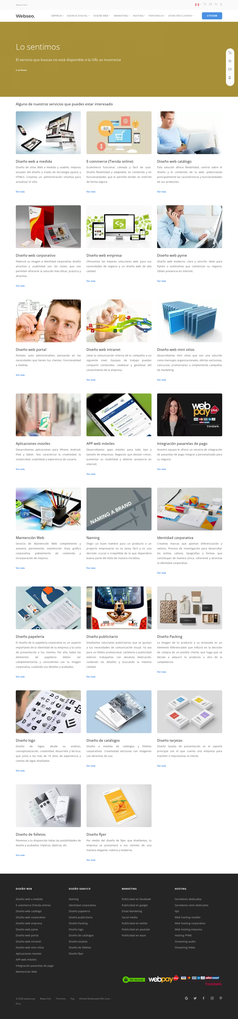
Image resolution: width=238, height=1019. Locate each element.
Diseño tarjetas (78, 941)
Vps (177, 911)
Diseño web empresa (29, 923)
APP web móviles (26, 959)
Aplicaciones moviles (29, 953)
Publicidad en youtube (136, 929)
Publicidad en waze (134, 935)
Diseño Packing (78, 923)
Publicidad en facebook (136, 899)
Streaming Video (185, 947)
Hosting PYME (183, 935)
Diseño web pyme (27, 929)
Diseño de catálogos (81, 935)
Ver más (20, 191)
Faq (72, 998)
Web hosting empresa (188, 929)
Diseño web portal (27, 935)
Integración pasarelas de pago (35, 965)
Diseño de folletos (80, 947)
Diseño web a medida (29, 899)
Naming (74, 899)
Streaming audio (185, 941)
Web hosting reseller (188, 917)
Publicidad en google (135, 905)
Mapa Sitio (45, 998)
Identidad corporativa (82, 905)
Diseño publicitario (80, 917)
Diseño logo (76, 929)
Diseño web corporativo (30, 917)
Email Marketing (132, 911)
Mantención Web (26, 971)
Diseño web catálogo (28, 911)
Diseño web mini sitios (30, 947)
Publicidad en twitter (135, 923)
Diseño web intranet (28, 941)
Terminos (61, 998)
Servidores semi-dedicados (191, 905)
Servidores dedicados (188, 899)
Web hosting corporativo (190, 923)
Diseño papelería (79, 911)
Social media (130, 917)
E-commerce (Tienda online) (33, 905)
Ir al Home (21, 70)
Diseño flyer (76, 953)
